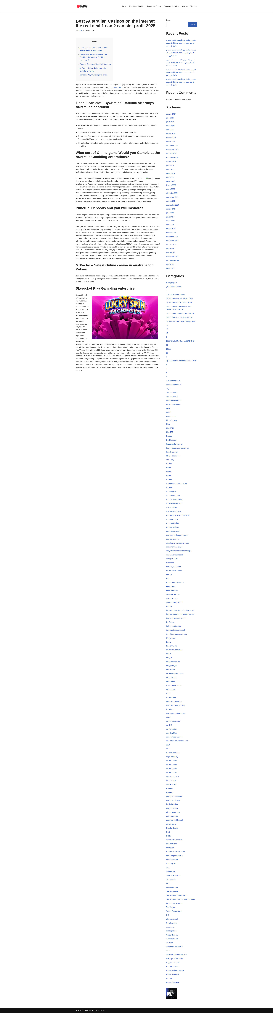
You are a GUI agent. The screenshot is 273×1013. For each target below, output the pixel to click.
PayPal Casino (172, 804)
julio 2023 (170, 248)
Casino (169, 464)
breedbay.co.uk (172, 452)
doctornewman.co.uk (174, 547)
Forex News (170, 586)
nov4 (168, 745)
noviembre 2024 (172, 197)
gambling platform (173, 594)
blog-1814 (170, 428)
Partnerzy (170, 792)
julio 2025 (170, 165)
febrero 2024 (171, 233)
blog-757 (169, 432)
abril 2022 (170, 264)
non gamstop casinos (174, 737)
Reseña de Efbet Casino (175, 852)
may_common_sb (173, 662)
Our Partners (171, 780)
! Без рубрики (171, 283)
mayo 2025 (170, 173)
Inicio (124, 6)
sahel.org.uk (171, 863)
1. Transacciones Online (175, 295)
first (167, 579)
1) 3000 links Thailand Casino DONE (180, 313)
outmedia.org (171, 784)
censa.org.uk (171, 491)
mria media (170, 681)
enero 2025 (170, 189)
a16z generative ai (173, 381)
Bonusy (169, 436)
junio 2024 (170, 217)
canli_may (170, 460)
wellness (169, 943)
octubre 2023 (171, 244)
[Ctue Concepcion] (82, 6)
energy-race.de (172, 559)
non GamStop (171, 733)
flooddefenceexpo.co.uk (175, 582)
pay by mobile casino (174, 796)
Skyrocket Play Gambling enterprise (93, 75)
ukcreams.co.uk (172, 919)
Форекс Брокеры (172, 982)
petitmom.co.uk (172, 816)
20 (167, 345)
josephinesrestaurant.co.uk (176, 634)
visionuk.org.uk (172, 939)
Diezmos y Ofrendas (189, 6)
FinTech (169, 575)
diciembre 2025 (172, 145)
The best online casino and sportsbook (180, 899)
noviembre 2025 (172, 149)
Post (168, 832)
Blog (168, 424)
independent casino (173, 626)
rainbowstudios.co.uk (174, 840)
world (168, 951)
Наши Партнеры (172, 966)
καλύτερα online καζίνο (175, 959)
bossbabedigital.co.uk (174, 444)
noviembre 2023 (172, 241)
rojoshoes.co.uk (172, 860)
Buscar (169, 20)
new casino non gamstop (175, 705)
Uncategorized (171, 923)
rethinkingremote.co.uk (174, 856)
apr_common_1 (172, 392)
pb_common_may (173, 812)
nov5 (168, 749)
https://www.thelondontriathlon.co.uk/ (180, 614)
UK (167, 915)
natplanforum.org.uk (173, 685)
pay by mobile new (173, 800)
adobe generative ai (173, 385)
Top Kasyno (170, 907)
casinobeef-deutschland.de (176, 483)
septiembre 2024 (172, 205)
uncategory (170, 927)
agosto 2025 (171, 161)
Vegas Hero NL (172, 935)
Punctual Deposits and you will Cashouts (95, 64)
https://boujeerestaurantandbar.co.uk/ (180, 610)
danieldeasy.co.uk (173, 531)
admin (80, 30)
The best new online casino (176, 895)
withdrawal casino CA (174, 947)
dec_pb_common (172, 539)
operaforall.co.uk (172, 776)
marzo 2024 (170, 229)
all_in (168, 389)
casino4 (169, 480)
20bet (168, 349)
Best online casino (173, 404)
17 (167, 333)
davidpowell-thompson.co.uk (177, 535)
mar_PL (169, 658)
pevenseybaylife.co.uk (174, 820)
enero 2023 (170, 252)
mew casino (170, 670)
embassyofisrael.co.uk (174, 555)
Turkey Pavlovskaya (174, 911)
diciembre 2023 (172, 237)
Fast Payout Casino (173, 567)
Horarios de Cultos (154, 6)
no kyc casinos (171, 729)
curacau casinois (172, 527)
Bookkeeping (171, 440)
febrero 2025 (171, 185)
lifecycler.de (170, 638)
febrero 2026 (171, 138)
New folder (170, 709)
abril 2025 (170, 177)
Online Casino (171, 761)
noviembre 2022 (172, 256)
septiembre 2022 (172, 260)
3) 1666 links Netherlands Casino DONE (181, 361)
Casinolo (169, 487)
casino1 (169, 468)
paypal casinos (172, 808)
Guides (169, 606)
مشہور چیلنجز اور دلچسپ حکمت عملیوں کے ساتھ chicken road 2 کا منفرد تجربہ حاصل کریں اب (181, 43)
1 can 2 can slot (115, 87)
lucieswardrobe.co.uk (174, 650)
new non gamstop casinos (176, 713)
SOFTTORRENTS (173, 875)
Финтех (169, 978)
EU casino (170, 563)
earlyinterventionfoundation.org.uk (179, 551)
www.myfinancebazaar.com (176, 955)
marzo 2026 (170, 134)
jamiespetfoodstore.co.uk (175, 630)
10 (167, 325)
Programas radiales (171, 6)
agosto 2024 (171, 209)
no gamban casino (173, 721)
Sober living (170, 871)
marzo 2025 (170, 181)
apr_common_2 (172, 396)
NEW (168, 693)
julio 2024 (170, 213)
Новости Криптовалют (175, 970)
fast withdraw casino (174, 571)
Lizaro (168, 642)
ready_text (170, 848)
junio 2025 (170, 169)
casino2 (169, 472)
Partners (169, 788)
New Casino (171, 697)
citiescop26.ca (171, 507)
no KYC (169, 725)
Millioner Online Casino (175, 673)
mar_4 (168, 654)
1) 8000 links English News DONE (179, 317)
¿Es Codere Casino (173, 287)
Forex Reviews (172, 590)
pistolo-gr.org (171, 824)
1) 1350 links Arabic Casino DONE (179, 302)
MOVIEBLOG (171, 677)
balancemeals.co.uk (173, 400)
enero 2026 (170, 142)
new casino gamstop (174, 701)
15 (167, 329)
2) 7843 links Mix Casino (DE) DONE (180, 341)
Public (168, 836)
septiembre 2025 (172, 157)
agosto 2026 (171, 114)
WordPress (100, 1010)
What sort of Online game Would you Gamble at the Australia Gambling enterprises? (93, 57)
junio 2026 (170, 122)
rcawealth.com (171, 844)
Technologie (171, 879)
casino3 (169, 476)
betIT (168, 408)
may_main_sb (171, 666)
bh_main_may (171, 420)
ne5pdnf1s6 (170, 689)
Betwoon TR (171, 416)
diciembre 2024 (172, 193)
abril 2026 (170, 130)
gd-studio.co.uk (172, 598)
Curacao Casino (172, 523)
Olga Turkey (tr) (172, 757)
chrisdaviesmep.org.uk (174, 503)
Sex (167, 867)
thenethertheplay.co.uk (174, 903)
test (167, 883)
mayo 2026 (170, 126)
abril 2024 (170, 225)
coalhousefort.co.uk (173, 511)
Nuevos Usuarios (172, 753)
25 (167, 353)
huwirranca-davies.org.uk (175, 618)
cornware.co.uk (172, 519)
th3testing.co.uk (172, 887)
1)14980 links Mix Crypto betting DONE (181, 321)
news (168, 717)
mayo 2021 (170, 268)
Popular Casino (172, 828)
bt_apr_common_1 (173, 456)
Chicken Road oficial (174, 499)
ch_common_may (173, 495)
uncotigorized (171, 931)
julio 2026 (170, 118)
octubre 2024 (171, 201)
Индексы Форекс (172, 962)
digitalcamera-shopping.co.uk (177, 543)
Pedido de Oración (136, 6)
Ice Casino (170, 622)
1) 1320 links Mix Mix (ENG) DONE (179, 298)
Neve (78, 1010)
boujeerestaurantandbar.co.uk (177, 448)
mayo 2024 (170, 221)
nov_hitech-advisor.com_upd (177, 741)
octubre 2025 (171, 153)
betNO (168, 412)
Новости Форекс (172, 974)
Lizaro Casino (171, 646)
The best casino (172, 891)
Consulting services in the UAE (178, 515)
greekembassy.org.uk (174, 602)
